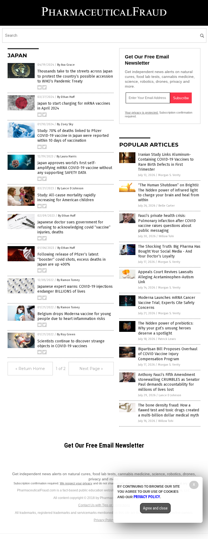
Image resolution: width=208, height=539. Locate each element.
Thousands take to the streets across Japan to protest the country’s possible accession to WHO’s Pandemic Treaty (75, 76)
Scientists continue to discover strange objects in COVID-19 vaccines (71, 343)
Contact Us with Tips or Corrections (104, 505)
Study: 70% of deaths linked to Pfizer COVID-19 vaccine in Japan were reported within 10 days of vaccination (73, 135)
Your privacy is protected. (141, 112)
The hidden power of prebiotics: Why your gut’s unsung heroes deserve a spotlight (165, 328)
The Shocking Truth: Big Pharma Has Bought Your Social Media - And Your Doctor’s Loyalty (169, 251)
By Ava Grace (66, 65)
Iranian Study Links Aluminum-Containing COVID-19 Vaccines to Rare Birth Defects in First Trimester (166, 162)
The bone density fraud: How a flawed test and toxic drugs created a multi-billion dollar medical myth (168, 410)
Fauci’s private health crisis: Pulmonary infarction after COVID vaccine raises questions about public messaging (167, 223)
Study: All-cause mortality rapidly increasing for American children (66, 197)
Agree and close (155, 508)
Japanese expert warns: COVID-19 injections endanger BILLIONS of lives (75, 289)
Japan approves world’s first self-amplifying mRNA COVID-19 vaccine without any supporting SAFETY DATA (74, 168)
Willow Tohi (166, 236)
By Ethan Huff (65, 97)
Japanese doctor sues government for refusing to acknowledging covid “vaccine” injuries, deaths (73, 227)
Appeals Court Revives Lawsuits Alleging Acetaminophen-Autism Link (166, 277)
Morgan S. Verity (169, 175)
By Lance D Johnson (70, 188)
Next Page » (91, 368)
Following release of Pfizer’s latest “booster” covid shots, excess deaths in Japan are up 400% (71, 259)
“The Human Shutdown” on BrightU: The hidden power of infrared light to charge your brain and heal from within (168, 192)
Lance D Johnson (170, 395)
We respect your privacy (76, 483)
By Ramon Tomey (68, 280)
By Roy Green (66, 334)
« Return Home (30, 368)
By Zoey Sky (65, 124)
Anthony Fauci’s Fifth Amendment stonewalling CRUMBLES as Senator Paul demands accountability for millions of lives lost (169, 382)
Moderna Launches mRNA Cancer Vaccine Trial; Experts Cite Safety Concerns (166, 302)
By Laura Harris (66, 156)
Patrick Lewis (167, 339)
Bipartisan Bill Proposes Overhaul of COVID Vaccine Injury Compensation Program (167, 354)
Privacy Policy (104, 520)
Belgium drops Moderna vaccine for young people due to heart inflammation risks (74, 316)
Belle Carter (166, 205)
